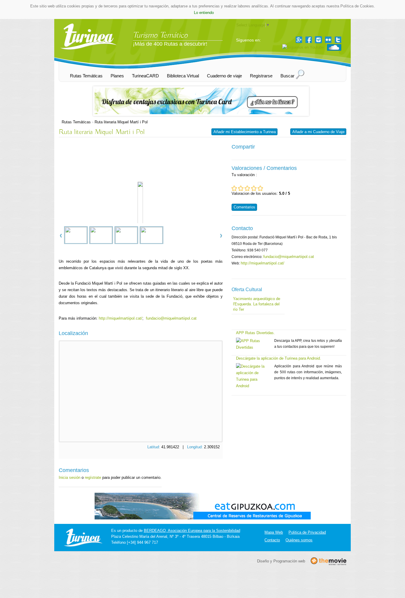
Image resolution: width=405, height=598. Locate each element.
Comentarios (244, 207)
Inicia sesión (69, 477)
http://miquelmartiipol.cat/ (120, 318)
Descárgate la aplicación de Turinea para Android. (278, 358)
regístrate (93, 477)
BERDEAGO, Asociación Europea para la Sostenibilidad (192, 530)
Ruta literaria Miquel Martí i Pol (121, 122)
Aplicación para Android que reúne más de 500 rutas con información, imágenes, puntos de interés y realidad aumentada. (308, 372)
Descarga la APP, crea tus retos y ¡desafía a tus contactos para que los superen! (308, 344)
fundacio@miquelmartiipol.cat (171, 318)
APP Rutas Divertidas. (255, 333)
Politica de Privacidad (307, 532)
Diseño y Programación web (281, 561)
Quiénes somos (299, 540)
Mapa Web (273, 532)
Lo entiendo (204, 12)
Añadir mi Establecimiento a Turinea (244, 132)
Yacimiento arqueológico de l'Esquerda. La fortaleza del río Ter (256, 304)
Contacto (272, 540)
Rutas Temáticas (76, 122)
